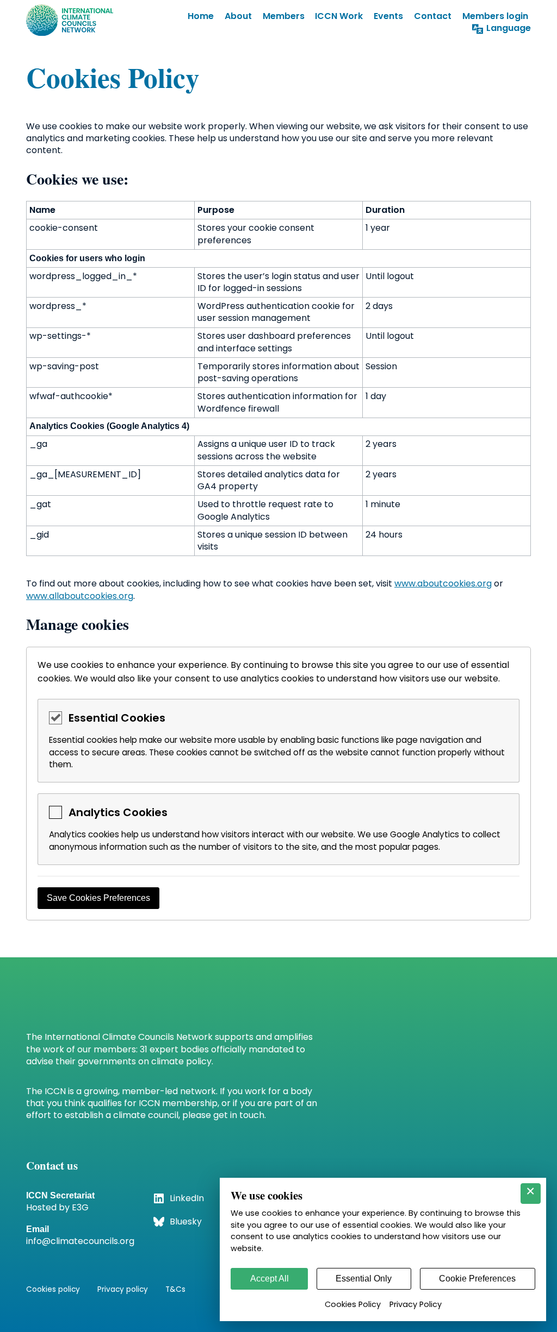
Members (284, 16)
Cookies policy (53, 1289)
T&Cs (175, 1289)
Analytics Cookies (118, 812)
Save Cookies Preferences (98, 897)
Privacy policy (122, 1289)
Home (201, 16)
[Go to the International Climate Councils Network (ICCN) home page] (69, 22)
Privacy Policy (415, 1304)
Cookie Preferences (477, 1278)
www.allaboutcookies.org (79, 596)
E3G (80, 1207)
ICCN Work (339, 16)
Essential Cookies (117, 717)
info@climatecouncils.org (80, 1241)
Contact (432, 16)
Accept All (269, 1278)
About (238, 16)
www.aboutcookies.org (443, 583)
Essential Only (364, 1278)
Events (388, 16)
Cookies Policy (353, 1304)
